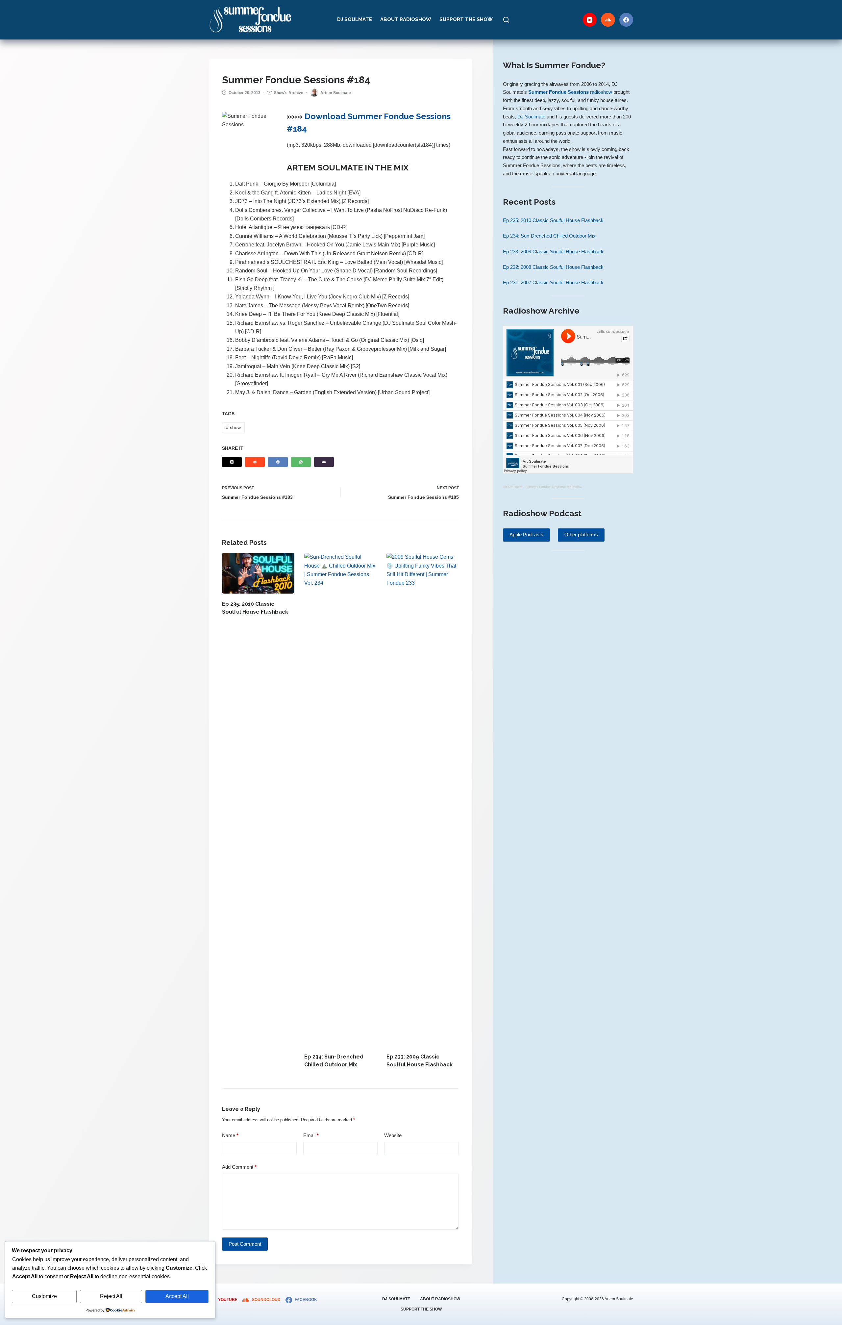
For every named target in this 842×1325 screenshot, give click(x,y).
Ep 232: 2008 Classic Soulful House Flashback (553, 267)
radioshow (570, 92)
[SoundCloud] (608, 20)
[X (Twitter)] (232, 462)
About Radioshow (405, 19)
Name (230, 1135)
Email (311, 1135)
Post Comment (245, 1244)
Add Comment (239, 1167)
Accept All (177, 1296)
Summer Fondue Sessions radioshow (554, 487)
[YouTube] (590, 20)
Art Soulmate (513, 487)
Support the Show (466, 19)
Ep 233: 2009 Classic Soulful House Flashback (553, 251)
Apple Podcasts (526, 534)
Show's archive (288, 92)
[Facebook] (626, 20)
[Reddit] (255, 462)
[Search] (506, 20)
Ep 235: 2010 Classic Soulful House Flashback (553, 220)
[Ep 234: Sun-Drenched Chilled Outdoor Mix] (340, 799)
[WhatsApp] (301, 462)
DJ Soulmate (354, 19)
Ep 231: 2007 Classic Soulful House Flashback (553, 282)
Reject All (111, 1296)
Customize (44, 1296)
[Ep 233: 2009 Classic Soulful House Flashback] (422, 799)
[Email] (324, 462)
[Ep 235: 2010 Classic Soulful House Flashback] (258, 573)
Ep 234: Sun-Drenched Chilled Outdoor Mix (549, 236)
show (233, 427)
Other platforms (581, 534)
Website (393, 1135)
